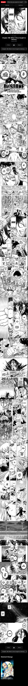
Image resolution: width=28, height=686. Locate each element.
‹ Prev (8, 45)
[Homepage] (3, 2)
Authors (21, 5)
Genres (7, 5)
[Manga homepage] (14, 45)
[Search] (25, 2)
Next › (19, 45)
